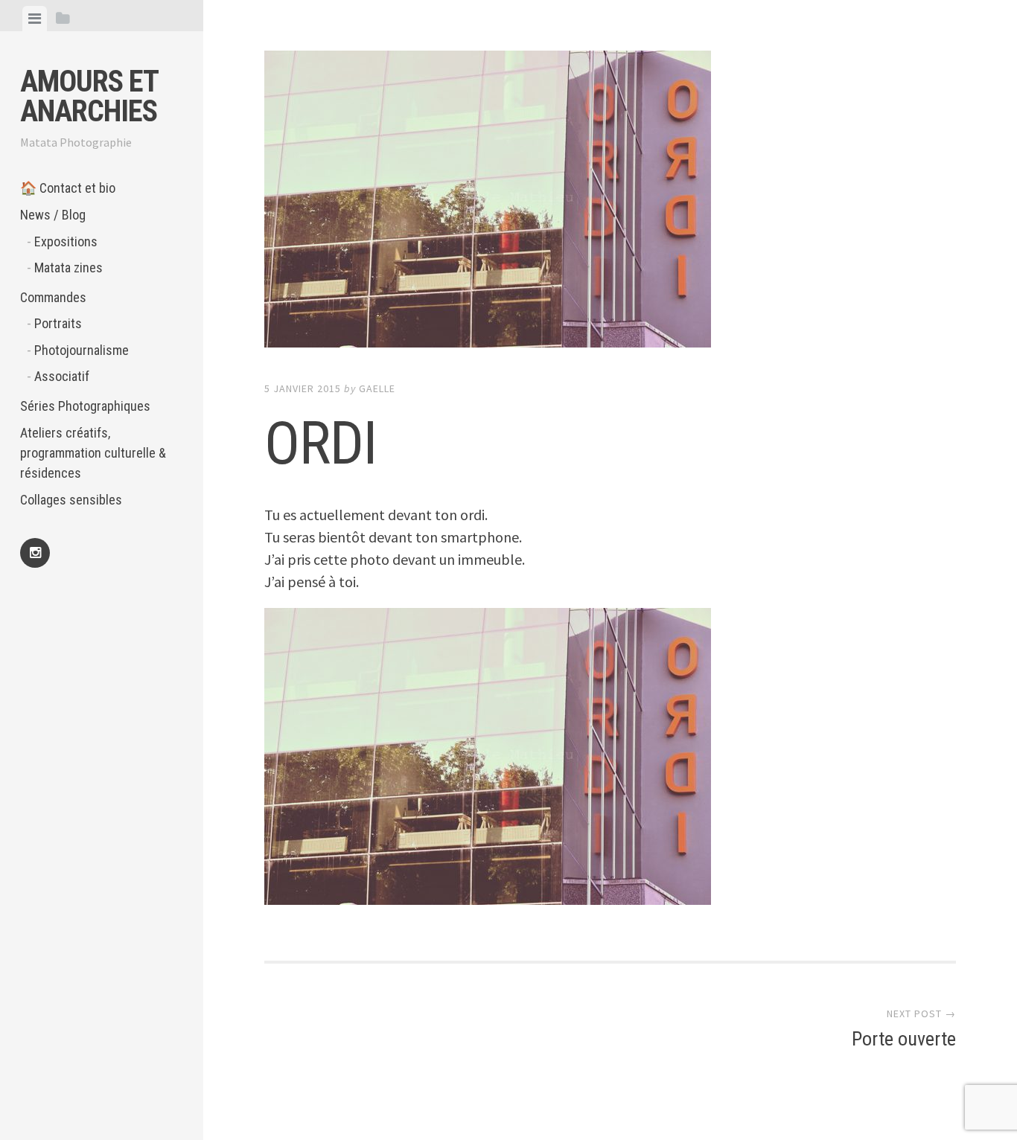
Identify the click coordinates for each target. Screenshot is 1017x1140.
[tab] (34, 18)
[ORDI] (610, 202)
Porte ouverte (904, 1039)
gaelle (377, 388)
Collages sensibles (71, 499)
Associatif (61, 376)
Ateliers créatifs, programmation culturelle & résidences (93, 453)
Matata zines (68, 267)
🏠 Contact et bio (67, 188)
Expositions (66, 241)
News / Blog (53, 214)
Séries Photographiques (85, 406)
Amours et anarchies (89, 96)
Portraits (58, 323)
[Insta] (35, 553)
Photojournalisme (81, 350)
